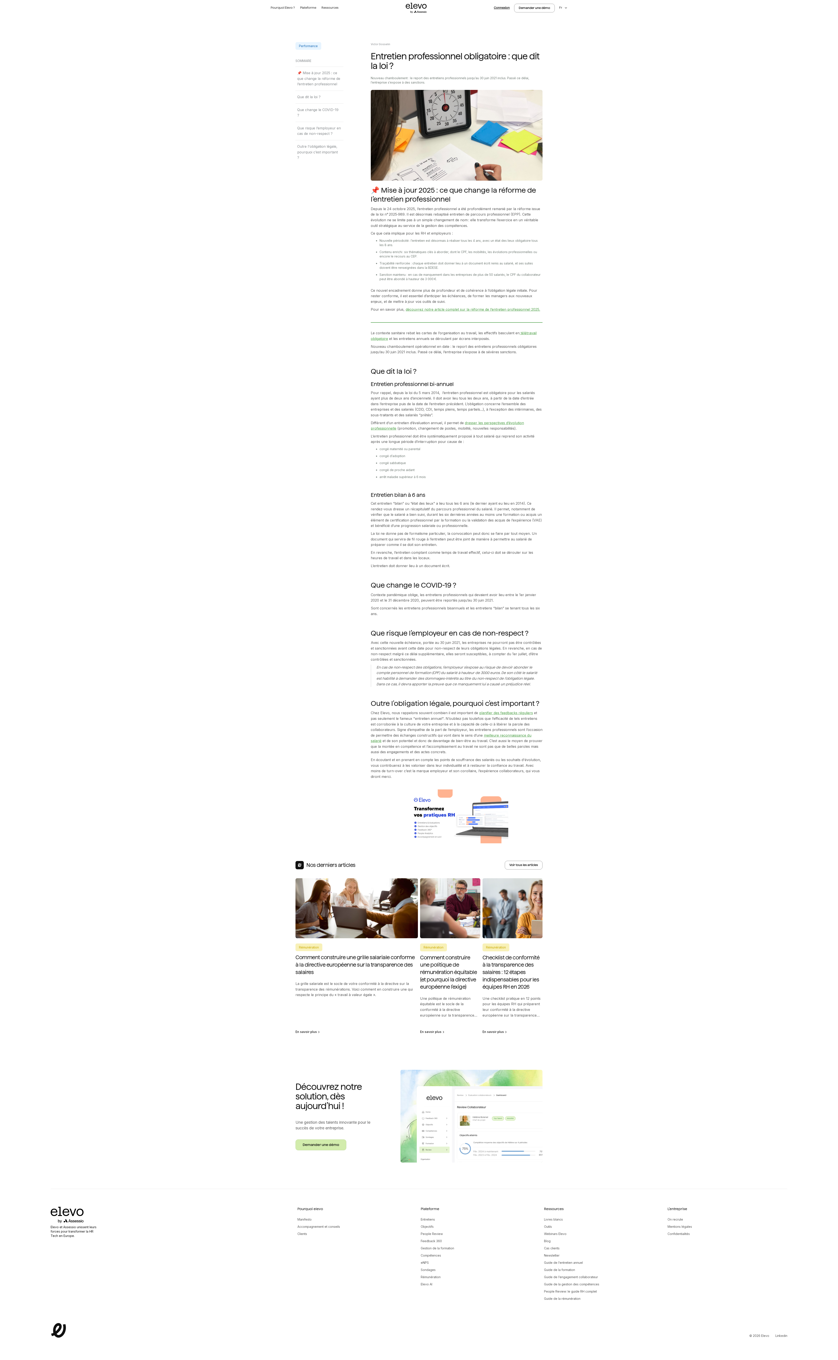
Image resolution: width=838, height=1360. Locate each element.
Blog (547, 1241)
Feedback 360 (431, 1241)
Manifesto (304, 1219)
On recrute (675, 1219)
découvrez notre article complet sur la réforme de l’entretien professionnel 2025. (473, 309)
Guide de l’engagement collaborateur (571, 1277)
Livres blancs (553, 1219)
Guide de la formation (559, 1270)
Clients (302, 1234)
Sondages (428, 1270)
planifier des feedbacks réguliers (506, 713)
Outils (548, 1226)
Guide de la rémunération (562, 1298)
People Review (432, 1234)
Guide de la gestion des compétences (571, 1284)
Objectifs (427, 1226)
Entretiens (428, 1219)
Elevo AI (426, 1284)
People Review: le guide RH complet (570, 1291)
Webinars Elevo (555, 1234)
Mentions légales (680, 1226)
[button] (283, 8)
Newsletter (552, 1255)
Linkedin (781, 1336)
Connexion (502, 7)
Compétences (431, 1255)
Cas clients (552, 1248)
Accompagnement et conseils (318, 1226)
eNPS (425, 1262)
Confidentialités (679, 1234)
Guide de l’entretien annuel (563, 1262)
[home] (416, 8)
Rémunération (431, 1277)
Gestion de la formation (437, 1248)
